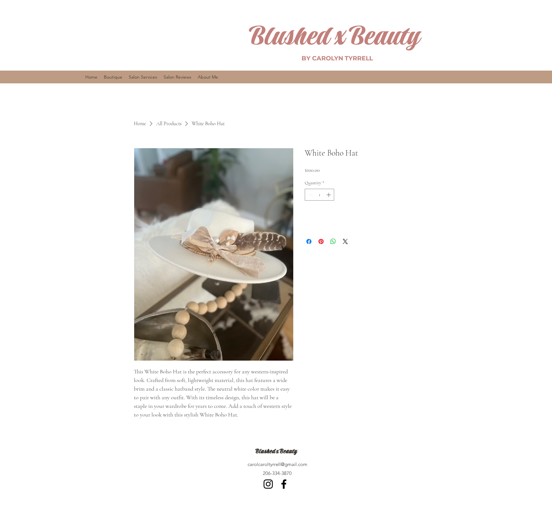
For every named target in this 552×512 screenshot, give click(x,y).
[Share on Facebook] (309, 241)
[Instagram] (268, 484)
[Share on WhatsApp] (333, 241)
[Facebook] (284, 484)
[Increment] (329, 194)
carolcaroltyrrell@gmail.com (277, 464)
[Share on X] (345, 241)
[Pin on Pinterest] (321, 241)
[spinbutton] (319, 194)
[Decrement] (310, 194)
